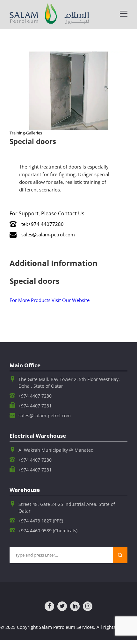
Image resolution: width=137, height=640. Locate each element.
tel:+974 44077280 (42, 224)
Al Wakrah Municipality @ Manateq (56, 450)
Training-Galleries (26, 133)
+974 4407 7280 (35, 396)
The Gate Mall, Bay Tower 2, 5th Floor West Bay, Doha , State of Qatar (69, 382)
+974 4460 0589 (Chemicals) (47, 531)
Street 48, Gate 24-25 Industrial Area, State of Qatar (66, 507)
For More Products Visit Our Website (50, 300)
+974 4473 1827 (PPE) (40, 521)
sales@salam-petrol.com (48, 234)
